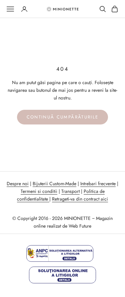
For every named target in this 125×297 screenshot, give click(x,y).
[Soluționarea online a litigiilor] (62, 274)
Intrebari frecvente (98, 183)
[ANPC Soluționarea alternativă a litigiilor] (59, 253)
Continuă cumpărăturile (62, 117)
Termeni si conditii (39, 191)
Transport (70, 191)
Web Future (80, 226)
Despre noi (18, 183)
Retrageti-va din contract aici (80, 199)
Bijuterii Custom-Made (54, 183)
